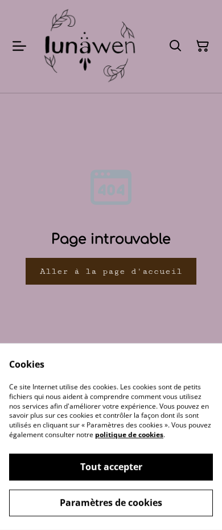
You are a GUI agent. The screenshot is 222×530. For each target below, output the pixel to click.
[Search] (175, 46)
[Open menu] (19, 46)
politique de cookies (129, 434)
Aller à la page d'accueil (111, 271)
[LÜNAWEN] (91, 46)
